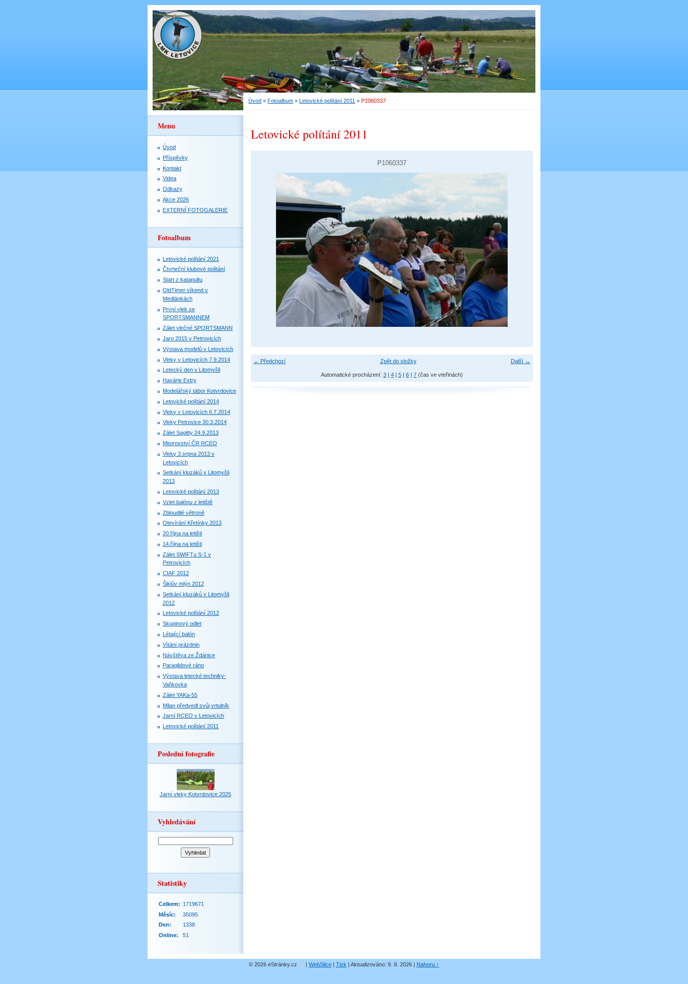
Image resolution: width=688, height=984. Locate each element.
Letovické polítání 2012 (191, 613)
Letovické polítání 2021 (191, 259)
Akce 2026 (176, 199)
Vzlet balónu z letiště (188, 502)
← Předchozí (269, 361)
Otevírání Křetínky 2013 (192, 523)
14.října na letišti (182, 544)
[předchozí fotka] (267, 250)
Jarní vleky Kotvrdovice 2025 (195, 794)
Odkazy (172, 189)
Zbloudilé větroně (183, 513)
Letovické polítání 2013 (191, 491)
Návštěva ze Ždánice (189, 655)
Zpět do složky (398, 361)
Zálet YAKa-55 (180, 695)
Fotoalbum (280, 101)
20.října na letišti (182, 533)
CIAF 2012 (176, 573)
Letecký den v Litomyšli (191, 370)
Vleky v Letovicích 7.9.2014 (196, 360)
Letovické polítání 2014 (191, 401)
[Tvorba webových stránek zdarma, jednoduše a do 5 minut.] (302, 965)
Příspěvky (175, 158)
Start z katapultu (182, 279)
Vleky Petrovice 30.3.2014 (195, 422)
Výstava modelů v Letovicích (198, 349)
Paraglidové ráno (183, 665)
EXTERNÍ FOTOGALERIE (195, 210)
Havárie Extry (179, 380)
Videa (169, 178)
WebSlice (320, 964)
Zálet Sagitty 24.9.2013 (191, 433)
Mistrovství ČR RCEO (190, 443)
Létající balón (179, 634)
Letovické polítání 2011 (327, 101)
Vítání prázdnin (181, 645)
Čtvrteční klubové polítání (194, 269)
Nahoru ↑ (428, 964)
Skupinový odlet (182, 623)
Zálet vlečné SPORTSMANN (198, 328)
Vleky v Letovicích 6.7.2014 (196, 412)
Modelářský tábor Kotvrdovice (199, 391)
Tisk (341, 964)
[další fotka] (516, 250)
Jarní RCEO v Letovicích (193, 716)
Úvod (254, 101)
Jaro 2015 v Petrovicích (192, 338)
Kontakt (172, 168)
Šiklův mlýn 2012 (183, 584)
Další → (520, 361)
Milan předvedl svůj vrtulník (196, 705)
